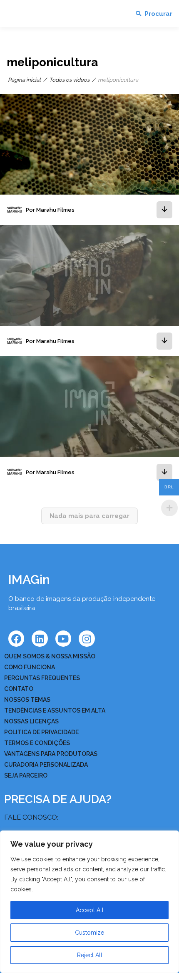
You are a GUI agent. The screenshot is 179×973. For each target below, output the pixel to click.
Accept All (90, 910)
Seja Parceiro (25, 775)
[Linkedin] (39, 638)
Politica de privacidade (41, 732)
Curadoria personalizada (46, 764)
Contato (18, 688)
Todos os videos (69, 80)
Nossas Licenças (31, 721)
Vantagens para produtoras (50, 753)
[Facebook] (16, 638)
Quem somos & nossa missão (49, 656)
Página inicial (24, 80)
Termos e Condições (37, 743)
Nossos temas (27, 699)
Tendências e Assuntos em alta (54, 710)
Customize (89, 932)
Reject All (89, 955)
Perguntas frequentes (42, 678)
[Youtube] (63, 638)
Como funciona (29, 667)
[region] (89, 901)
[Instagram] (86, 638)
